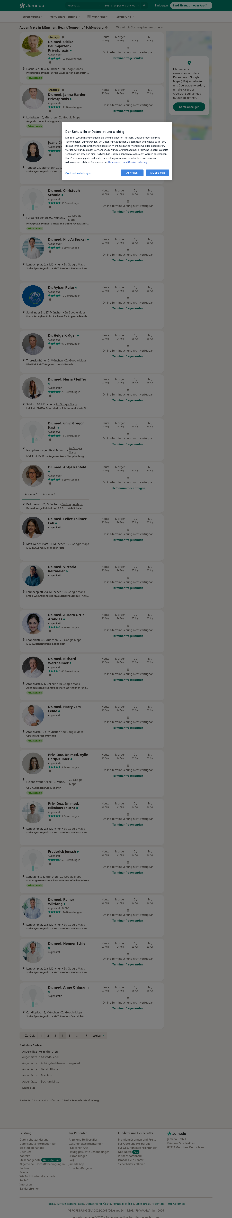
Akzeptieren (157, 172)
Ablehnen (132, 172)
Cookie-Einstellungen (78, 173)
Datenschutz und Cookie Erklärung (127, 162)
